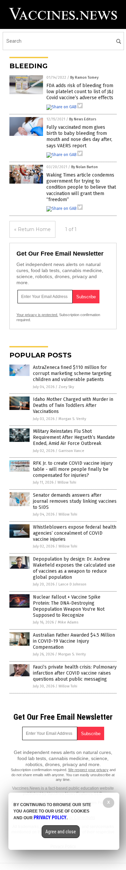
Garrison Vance (71, 451)
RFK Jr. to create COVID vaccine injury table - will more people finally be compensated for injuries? (73, 469)
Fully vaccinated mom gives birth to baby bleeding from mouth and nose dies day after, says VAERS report (79, 136)
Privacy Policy (50, 817)
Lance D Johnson (72, 584)
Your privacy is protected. (37, 315)
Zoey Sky (66, 387)
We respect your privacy (88, 770)
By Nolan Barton (84, 167)
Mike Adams (68, 622)
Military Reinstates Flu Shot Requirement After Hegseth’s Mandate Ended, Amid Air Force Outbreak (74, 437)
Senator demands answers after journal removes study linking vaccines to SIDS (75, 501)
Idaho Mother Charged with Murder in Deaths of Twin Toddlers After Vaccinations (73, 405)
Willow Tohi (66, 482)
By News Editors (82, 119)
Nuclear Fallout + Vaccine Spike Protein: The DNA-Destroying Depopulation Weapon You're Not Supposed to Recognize (68, 606)
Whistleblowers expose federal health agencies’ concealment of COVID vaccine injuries (74, 533)
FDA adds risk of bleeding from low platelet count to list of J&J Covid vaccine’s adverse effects (79, 92)
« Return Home (32, 229)
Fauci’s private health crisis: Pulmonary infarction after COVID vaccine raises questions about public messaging (75, 673)
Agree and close (60, 831)
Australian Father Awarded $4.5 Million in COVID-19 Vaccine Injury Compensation (74, 641)
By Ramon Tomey (84, 77)
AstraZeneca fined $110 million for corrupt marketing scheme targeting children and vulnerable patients (72, 373)
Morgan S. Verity (72, 419)
